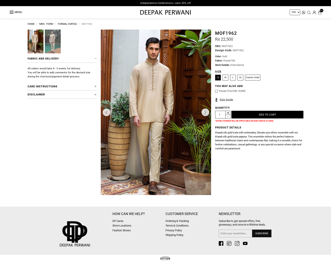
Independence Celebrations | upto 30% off (165, 3)
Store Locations (121, 225)
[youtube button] (245, 243)
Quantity (222, 107)
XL (240, 77)
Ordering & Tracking (177, 220)
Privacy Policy (174, 230)
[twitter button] (229, 243)
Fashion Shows (121, 230)
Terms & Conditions (177, 225)
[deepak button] (84, 228)
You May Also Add (229, 86)
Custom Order (252, 77)
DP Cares (117, 220)
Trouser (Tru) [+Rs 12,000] (232, 91)
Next (205, 112)
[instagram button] (237, 243)
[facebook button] (221, 243)
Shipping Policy (175, 235)
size (218, 71)
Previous (106, 112)
